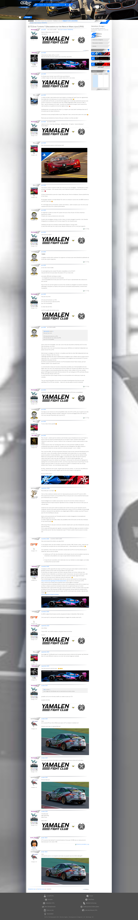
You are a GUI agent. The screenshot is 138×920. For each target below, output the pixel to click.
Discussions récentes (98, 43)
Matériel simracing (91, 903)
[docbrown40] (34, 494)
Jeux (45, 5)
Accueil (41, 5)
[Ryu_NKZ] (34, 441)
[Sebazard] (34, 58)
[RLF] (34, 100)
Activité (94, 46)
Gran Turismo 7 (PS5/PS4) (66, 29)
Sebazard (34, 52)
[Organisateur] (31, 86)
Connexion (104, 23)
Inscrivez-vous (40, 889)
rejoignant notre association (69, 21)
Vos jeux (50, 899)
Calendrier (49, 5)
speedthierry (34, 718)
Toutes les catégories (98, 39)
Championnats (56, 5)
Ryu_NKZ (34, 435)
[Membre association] (33, 63)
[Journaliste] (31, 63)
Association (50, 914)
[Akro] (34, 148)
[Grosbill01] (34, 215)
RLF (34, 95)
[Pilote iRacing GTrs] (34, 153)
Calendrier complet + (103, 89)
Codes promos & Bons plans (91, 906)
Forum (91, 896)
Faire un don (50, 910)
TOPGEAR (34, 538)
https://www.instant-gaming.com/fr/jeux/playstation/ (53, 581)
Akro (34, 143)
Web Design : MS (90, 917)
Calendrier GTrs (50, 903)
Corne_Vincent (34, 837)
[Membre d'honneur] (35, 64)
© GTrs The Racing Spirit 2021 (52, 917)
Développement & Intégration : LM (77, 917)
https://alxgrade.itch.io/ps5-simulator (50, 594)
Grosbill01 (34, 210)
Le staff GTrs (50, 896)
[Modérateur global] (31, 84)
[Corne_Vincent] (34, 843)
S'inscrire (99, 36)
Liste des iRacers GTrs (91, 910)
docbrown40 (34, 488)
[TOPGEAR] (34, 544)
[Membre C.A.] (37, 63)
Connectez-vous (32, 889)
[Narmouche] (34, 35)
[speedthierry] (34, 724)
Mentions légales (64, 917)
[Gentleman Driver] (35, 63)
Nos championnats (50, 906)
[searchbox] (100, 21)
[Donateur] (33, 64)
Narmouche (34, 29)
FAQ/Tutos (91, 899)
